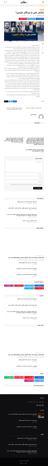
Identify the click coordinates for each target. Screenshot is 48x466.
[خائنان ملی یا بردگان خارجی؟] (24, 31)
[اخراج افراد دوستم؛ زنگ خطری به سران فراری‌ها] (41, 203)
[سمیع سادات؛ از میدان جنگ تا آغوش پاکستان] (41, 264)
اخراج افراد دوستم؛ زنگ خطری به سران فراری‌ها (27, 201)
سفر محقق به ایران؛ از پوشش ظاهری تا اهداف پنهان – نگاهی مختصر (22, 208)
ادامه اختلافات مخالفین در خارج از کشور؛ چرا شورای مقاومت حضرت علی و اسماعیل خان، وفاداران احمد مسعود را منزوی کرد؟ (22, 215)
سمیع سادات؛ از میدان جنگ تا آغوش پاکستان (28, 262)
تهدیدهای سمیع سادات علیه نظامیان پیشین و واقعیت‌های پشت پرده (26, 257)
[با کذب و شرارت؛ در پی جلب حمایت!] (41, 222)
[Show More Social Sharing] (17, 19)
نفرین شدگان (41, 9)
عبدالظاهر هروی (39, 15)
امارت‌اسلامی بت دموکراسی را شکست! (34, 108)
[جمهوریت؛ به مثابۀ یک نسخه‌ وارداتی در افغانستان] (41, 270)
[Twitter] (43, 50)
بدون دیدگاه (28, 15)
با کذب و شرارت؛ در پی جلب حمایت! (30, 220)
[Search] (4, 2)
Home (26, 463)
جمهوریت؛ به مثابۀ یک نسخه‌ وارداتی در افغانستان (27, 268)
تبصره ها (42, 255)
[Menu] (43, 2)
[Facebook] (43, 47)
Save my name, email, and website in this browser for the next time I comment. (25, 184)
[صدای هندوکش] (24, 2)
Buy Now (21, 463)
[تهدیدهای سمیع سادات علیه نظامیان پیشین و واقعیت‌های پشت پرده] (24, 242)
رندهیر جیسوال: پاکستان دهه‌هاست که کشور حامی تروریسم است (35, 150)
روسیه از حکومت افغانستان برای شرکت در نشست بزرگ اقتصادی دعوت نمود (14, 108)
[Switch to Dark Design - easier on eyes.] (6, 2)
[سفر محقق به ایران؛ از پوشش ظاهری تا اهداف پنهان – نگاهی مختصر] (41, 209)
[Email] (43, 53)
